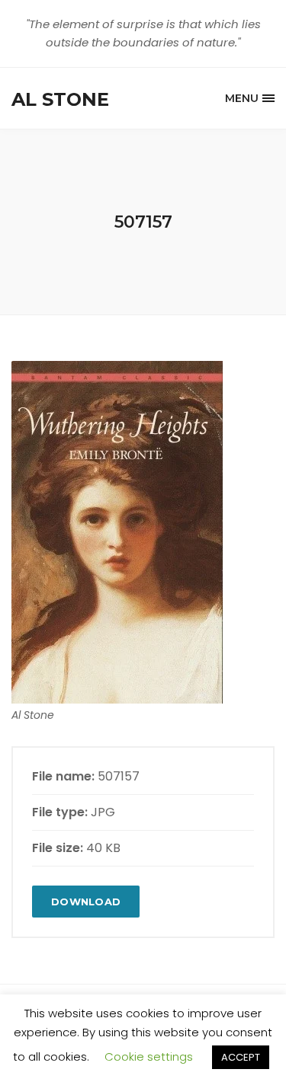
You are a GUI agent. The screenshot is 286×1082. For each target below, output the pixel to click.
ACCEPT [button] (240, 1057)
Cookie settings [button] (148, 1056)
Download (86, 901)
